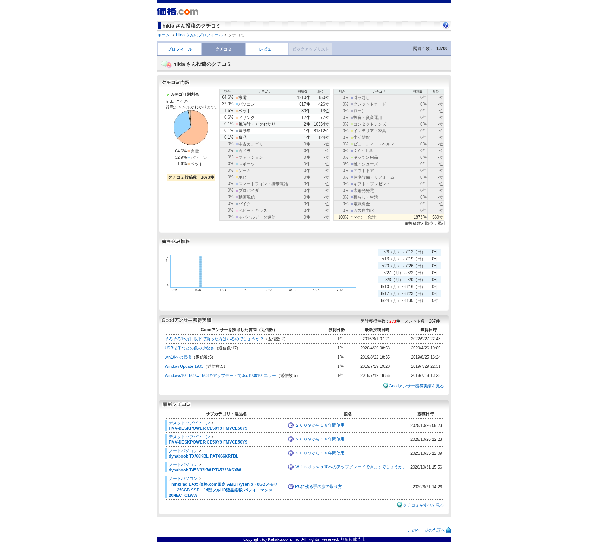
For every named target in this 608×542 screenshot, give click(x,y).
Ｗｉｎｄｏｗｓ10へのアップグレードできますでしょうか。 (351, 467)
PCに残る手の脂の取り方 (318, 486)
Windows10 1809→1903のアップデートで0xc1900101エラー (220, 375)
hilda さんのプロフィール (199, 35)
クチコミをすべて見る (423, 505)
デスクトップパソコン (189, 423)
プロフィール (180, 49)
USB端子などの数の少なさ (189, 348)
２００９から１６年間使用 (320, 425)
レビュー (267, 49)
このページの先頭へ (426, 530)
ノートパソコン (183, 450)
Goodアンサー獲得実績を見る (416, 386)
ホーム (163, 35)
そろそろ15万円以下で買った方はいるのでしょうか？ (214, 338)
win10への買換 (178, 357)
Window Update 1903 (184, 366)
